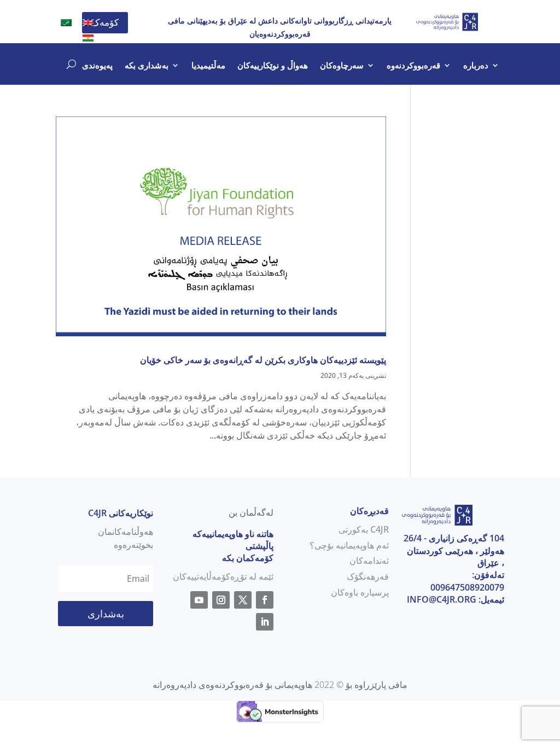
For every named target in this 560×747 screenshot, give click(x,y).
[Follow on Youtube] (199, 600)
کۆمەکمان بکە (247, 558)
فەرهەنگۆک (368, 576)
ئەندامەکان (369, 561)
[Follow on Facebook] (264, 600)
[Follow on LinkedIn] (264, 622)
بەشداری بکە (146, 66)
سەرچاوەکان (342, 66)
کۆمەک (105, 22)
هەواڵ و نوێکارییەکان (272, 66)
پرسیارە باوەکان (360, 592)
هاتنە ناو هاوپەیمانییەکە (232, 534)
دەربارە (475, 66)
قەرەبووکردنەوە (413, 66)
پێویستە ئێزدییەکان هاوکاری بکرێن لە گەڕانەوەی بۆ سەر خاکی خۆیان (263, 360)
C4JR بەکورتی (364, 529)
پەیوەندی (97, 66)
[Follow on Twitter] (243, 600)
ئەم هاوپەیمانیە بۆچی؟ (349, 545)
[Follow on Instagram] (221, 600)
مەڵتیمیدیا (208, 66)
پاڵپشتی (259, 546)
